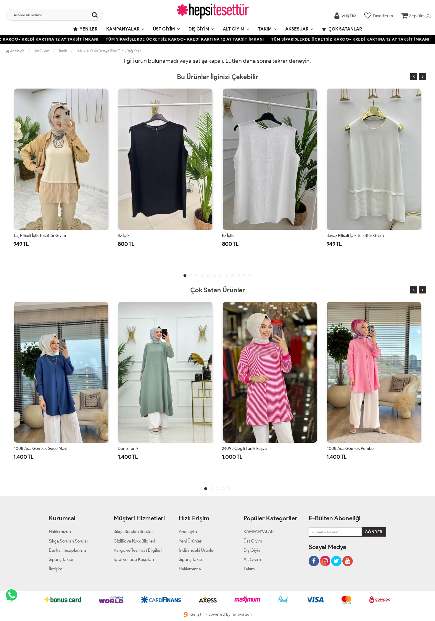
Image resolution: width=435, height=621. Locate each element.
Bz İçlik (124, 235)
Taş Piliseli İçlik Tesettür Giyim (39, 235)
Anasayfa (16, 51)
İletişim (55, 569)
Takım (265, 29)
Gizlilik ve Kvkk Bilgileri (134, 541)
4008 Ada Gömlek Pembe (350, 448)
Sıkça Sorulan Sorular (68, 541)
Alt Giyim (233, 29)
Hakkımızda (60, 531)
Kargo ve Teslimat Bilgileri (138, 550)
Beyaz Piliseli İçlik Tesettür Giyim (355, 235)
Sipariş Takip (190, 559)
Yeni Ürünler (190, 541)
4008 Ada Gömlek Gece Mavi (40, 448)
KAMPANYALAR (122, 29)
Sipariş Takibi (61, 559)
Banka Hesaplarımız (67, 550)
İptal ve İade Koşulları (134, 559)
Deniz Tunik (128, 448)
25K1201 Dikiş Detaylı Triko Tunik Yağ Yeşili (108, 51)
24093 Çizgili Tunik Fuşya (244, 448)
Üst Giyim (164, 29)
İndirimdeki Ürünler (197, 550)
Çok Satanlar (345, 29)
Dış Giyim (198, 29)
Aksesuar (296, 29)
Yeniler (88, 29)
